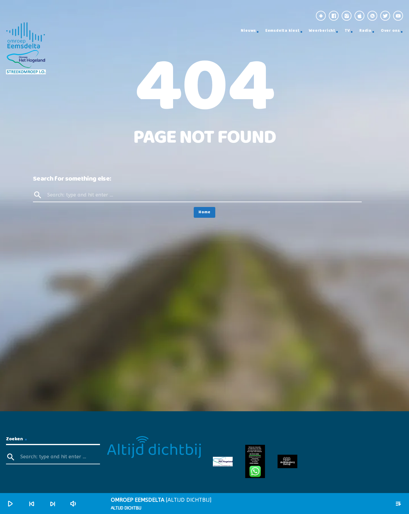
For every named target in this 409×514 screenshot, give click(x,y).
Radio (365, 31)
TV (347, 31)
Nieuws (248, 31)
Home (204, 212)
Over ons (390, 31)
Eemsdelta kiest (282, 31)
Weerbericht (322, 31)
